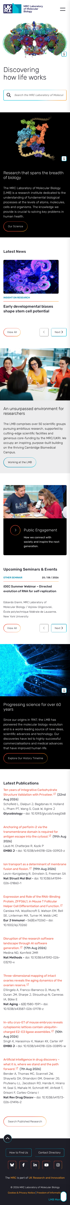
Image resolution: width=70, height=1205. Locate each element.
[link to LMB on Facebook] (24, 1165)
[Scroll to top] (8, 1138)
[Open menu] (63, 9)
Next (58, 332)
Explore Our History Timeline (25, 758)
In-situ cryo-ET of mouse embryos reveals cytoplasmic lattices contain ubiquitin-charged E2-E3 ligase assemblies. (33, 1027)
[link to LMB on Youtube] (46, 1165)
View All (12, 332)
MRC (13, 1177)
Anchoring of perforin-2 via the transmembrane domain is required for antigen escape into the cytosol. (30, 831)
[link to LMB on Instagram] (58, 1165)
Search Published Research (25, 1121)
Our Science (15, 226)
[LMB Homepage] (23, 8)
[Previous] (44, 332)
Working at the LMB (20, 462)
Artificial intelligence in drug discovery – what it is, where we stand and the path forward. (31, 1064)
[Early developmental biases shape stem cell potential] (31, 277)
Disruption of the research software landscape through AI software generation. (28, 943)
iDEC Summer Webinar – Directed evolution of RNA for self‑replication (29, 589)
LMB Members (58, 1199)
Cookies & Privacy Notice (21, 1192)
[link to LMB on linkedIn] (35, 1165)
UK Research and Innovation (47, 1177)
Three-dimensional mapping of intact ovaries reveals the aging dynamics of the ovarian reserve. (32, 980)
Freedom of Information (49, 1192)
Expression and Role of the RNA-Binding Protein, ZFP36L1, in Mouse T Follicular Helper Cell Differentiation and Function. (31, 901)
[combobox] (40, 95)
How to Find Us (18, 1152)
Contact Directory (49, 1152)
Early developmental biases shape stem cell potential (28, 308)
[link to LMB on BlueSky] (12, 1165)
